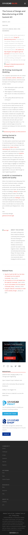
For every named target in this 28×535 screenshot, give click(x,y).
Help (3, 493)
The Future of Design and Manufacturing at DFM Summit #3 (13, 14)
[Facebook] (3, 366)
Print (3, 472)
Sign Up (6, 434)
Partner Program (6, 479)
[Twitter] (15, 366)
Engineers (4, 465)
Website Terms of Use (8, 513)
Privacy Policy (15, 515)
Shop (3, 476)
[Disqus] (14, 317)
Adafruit (14, 77)
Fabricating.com (6, 149)
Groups (4, 455)
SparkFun (21, 153)
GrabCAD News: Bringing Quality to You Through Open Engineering (12, 375)
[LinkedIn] (11, 366)
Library (15, 191)
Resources (4, 490)
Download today (10, 413)
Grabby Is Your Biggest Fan (9, 389)
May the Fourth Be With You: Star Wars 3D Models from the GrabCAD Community (14, 276)
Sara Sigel (5, 25)
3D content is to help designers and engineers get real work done (14, 51)
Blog (3, 487)
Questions (4, 458)
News (15, 29)
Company (4, 501)
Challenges (17, 197)
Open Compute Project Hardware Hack (12, 380)
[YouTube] (19, 366)
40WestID (19, 77)
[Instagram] (7, 366)
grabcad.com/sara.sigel (8, 215)
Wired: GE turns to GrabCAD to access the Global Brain (12, 394)
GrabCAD (10, 29)
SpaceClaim (9, 77)
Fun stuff (5, 29)
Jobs (3, 505)
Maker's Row (13, 147)
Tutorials (4, 461)
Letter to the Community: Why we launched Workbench (13, 385)
